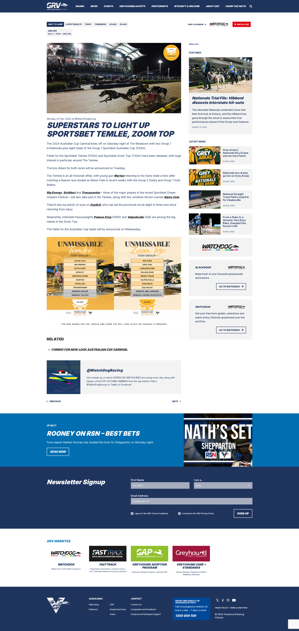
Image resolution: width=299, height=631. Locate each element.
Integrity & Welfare (186, 6)
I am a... (198, 480)
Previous (55, 401)
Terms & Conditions (238, 608)
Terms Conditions (160, 513)
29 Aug (112, 24)
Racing (80, 6)
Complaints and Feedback (143, 609)
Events (108, 6)
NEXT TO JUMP (55, 24)
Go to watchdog (229, 286)
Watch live (243, 24)
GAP (112, 604)
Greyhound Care (118, 609)
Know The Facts (235, 6)
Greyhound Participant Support (146, 614)
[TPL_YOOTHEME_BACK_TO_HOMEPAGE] (57, 6)
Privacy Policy (207, 513)
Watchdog (94, 604)
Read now (58, 451)
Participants (159, 6)
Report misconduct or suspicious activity (187, 602)
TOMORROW (100, 24)
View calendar (196, 24)
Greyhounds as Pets (132, 6)
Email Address (139, 495)
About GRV (212, 6)
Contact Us (136, 604)
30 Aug (123, 24)
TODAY (88, 24)
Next (175, 401)
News (93, 6)
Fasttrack (93, 609)
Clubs (112, 614)
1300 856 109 (185, 616)
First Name (137, 480)
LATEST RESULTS (74, 24)
